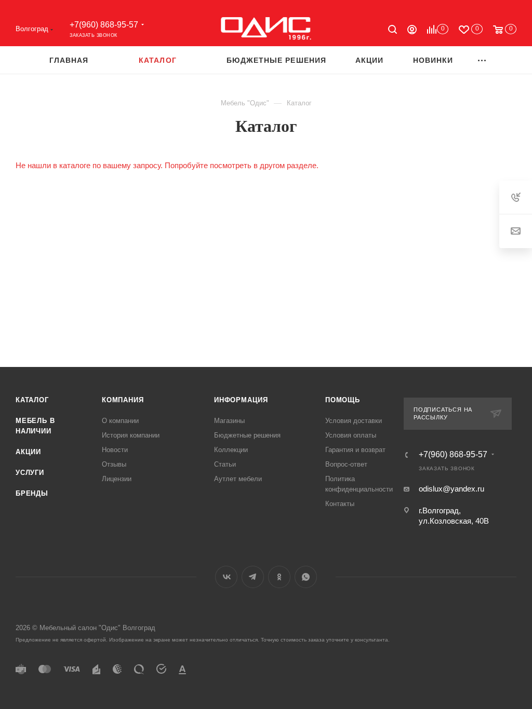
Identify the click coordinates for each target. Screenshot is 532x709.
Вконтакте (226, 577)
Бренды (32, 493)
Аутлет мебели (238, 479)
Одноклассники (279, 577)
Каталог (32, 400)
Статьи (225, 464)
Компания (122, 400)
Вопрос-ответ (346, 464)
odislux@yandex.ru (451, 488)
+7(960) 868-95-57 (104, 24)
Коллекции (231, 450)
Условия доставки (353, 421)
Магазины (229, 421)
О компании (120, 421)
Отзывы (114, 464)
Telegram (253, 577)
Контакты (339, 504)
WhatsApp (306, 577)
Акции (28, 452)
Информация (241, 400)
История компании (130, 435)
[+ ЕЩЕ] (482, 60)
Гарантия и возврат (355, 450)
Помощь (342, 400)
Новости (115, 450)
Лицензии (116, 479)
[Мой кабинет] (412, 30)
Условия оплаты (350, 435)
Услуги (30, 472)
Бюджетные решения (247, 435)
